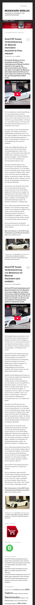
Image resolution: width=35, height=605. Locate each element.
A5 (13, 590)
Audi (16, 589)
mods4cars (8, 257)
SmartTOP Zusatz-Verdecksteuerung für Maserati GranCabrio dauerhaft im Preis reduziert (13, 46)
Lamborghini (8, 603)
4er (7, 590)
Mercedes (22, 603)
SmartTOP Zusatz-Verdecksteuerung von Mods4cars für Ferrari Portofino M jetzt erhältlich (16, 580)
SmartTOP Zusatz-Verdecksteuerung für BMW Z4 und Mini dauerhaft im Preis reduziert (16, 570)
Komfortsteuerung (22, 600)
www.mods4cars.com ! (14, 235)
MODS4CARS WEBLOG (17, 10)
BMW (27, 589)
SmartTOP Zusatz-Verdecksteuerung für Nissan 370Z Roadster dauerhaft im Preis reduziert (17, 564)
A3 (11, 589)
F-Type (26, 598)
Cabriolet (15, 593)
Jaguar (16, 600)
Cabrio (8, 514)
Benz (23, 590)
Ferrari (7, 600)
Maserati (22, 256)
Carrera (21, 593)
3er (5, 589)
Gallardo (12, 600)
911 (9, 590)
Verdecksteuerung (22, 257)
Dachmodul (10, 256)
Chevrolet (25, 593)
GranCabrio (16, 256)
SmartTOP (17, 254)
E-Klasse (22, 598)
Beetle (19, 590)
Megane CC (14, 603)
